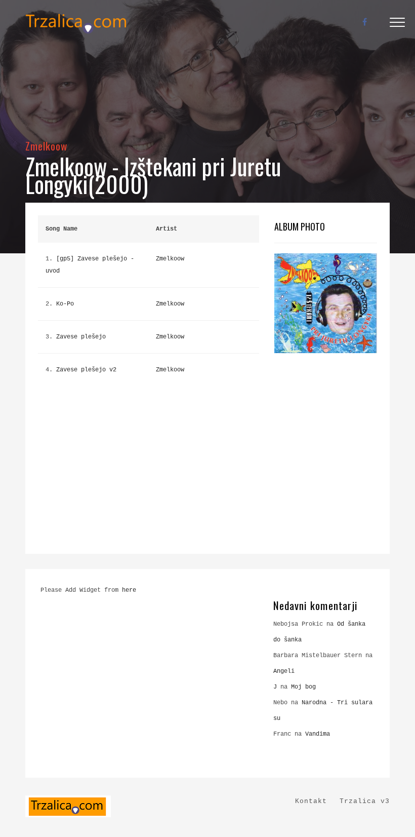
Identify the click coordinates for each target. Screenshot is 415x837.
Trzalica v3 (365, 801)
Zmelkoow (46, 146)
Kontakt (311, 801)
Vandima (317, 734)
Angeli (284, 671)
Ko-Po (65, 304)
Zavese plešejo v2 (86, 369)
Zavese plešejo (81, 336)
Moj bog (303, 687)
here (129, 590)
